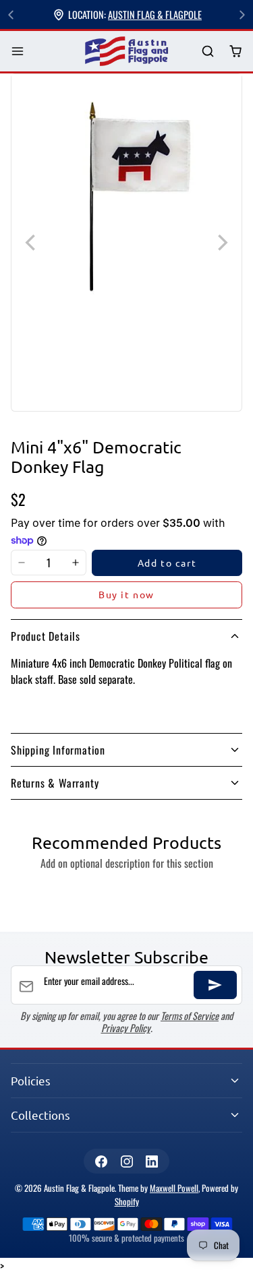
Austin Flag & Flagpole (155, 14)
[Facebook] (101, 1161)
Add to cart (167, 562)
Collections (40, 1115)
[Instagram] (126, 1161)
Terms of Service (190, 1016)
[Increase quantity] (75, 563)
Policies (31, 1080)
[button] (18, 51)
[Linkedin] (151, 1161)
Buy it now (126, 594)
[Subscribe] (215, 985)
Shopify (127, 1201)
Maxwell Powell (174, 1188)
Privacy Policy (125, 1028)
